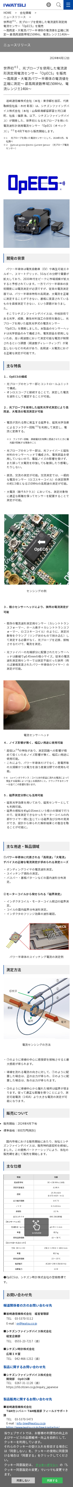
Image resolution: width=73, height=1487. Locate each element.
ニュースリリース (14, 17)
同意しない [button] (23, 1480)
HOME (7, 13)
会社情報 (25, 13)
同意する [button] (52, 1480)
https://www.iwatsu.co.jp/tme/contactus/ (32, 1427)
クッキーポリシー (46, 1465)
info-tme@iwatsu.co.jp (31, 1423)
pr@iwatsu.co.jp (27, 1323)
